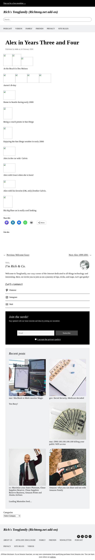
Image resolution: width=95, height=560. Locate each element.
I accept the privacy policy (49, 339)
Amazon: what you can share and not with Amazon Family (67, 488)
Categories (8, 512)
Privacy (7, 546)
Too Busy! (13, 404)
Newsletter (65, 540)
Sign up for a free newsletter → (14, 3)
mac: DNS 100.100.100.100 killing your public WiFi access (66, 442)
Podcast (79, 540)
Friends (52, 540)
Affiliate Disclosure (26, 540)
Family (42, 540)
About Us (7, 540)
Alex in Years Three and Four (42, 42)
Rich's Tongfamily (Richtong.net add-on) (30, 12)
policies (53, 557)
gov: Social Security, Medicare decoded (66, 398)
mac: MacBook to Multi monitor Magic (26, 398)
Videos (31, 546)
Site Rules (19, 546)
